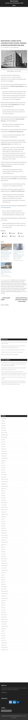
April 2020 (3, 497)
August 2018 (3, 544)
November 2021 (4, 453)
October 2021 (4, 455)
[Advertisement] (14, 22)
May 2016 (3, 607)
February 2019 (4, 530)
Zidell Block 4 (8, 291)
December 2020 (4, 479)
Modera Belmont (16, 284)
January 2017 (3, 589)
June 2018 (3, 549)
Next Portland (14, 1)
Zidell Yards (14, 291)
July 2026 (3, 420)
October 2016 (4, 596)
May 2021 (3, 467)
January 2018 (3, 561)
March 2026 (3, 430)
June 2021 (3, 465)
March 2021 (3, 472)
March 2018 (3, 556)
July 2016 (3, 603)
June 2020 (3, 493)
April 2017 (3, 582)
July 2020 (3, 490)
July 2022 (3, 439)
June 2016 (3, 605)
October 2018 (4, 540)
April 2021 (3, 469)
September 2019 (4, 514)
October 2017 (4, 568)
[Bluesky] (18, 702)
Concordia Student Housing (12, 281)
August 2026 (3, 418)
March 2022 (3, 448)
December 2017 (4, 563)
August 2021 (3, 460)
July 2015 (3, 631)
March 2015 (3, 640)
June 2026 (3, 423)
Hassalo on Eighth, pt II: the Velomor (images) (16, 374)
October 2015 (4, 624)
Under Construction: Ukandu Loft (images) (9, 354)
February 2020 (4, 502)
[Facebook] (10, 702)
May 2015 (3, 635)
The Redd (7, 289)
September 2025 (4, 434)
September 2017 (4, 570)
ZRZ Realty (19, 291)
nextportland (16, 47)
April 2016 (3, 610)
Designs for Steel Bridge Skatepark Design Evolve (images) (13, 349)
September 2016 (4, 598)
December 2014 (4, 647)
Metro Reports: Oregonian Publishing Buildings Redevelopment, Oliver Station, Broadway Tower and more (18, 254)
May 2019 (3, 523)
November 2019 (4, 509)
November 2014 (4, 649)
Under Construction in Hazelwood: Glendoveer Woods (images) (21, 299)
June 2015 (3, 633)
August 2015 (3, 628)
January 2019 (3, 533)
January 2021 (3, 476)
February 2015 (4, 642)
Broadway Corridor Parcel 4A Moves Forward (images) (12, 352)
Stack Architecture (15, 288)
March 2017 (3, 584)
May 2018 (3, 551)
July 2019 (3, 518)
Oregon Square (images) (5, 298)
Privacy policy (4, 692)
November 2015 (4, 621)
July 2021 (3, 462)
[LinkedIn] (14, 702)
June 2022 (3, 441)
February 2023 (4, 437)
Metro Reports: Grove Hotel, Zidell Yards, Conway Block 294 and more (6, 271)
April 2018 (3, 553)
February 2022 (4, 451)
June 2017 (3, 577)
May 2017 (3, 579)
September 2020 (4, 486)
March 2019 (3, 528)
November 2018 (4, 537)
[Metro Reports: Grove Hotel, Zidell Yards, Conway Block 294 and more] (6, 265)
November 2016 (4, 593)
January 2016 (3, 617)
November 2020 (4, 481)
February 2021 (4, 474)
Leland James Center (9, 283)
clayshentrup (3, 377)
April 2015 (3, 638)
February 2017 (4, 586)
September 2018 (4, 542)
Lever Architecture (17, 283)
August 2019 (3, 516)
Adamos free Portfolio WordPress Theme (11, 716)
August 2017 (3, 572)
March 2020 (3, 500)
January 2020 (3, 504)
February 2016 (4, 614)
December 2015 (4, 619)
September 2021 (4, 458)
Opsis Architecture (11, 286)
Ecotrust (20, 281)
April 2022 (3, 446)
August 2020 (3, 488)
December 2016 (4, 591)
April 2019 (3, 525)
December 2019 (4, 507)
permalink (3, 293)
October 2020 (4, 484)
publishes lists (8, 77)
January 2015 (3, 645)
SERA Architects (8, 288)
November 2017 (4, 565)
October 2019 (4, 512)
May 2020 (3, 495)
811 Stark (20, 280)
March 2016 (3, 612)
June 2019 (3, 521)
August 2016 (3, 600)
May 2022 (3, 444)
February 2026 (4, 432)
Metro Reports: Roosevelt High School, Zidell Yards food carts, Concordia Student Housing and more (6, 253)
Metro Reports (10, 284)
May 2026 (3, 425)
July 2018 (3, 547)
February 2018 (4, 558)
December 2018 (4, 535)
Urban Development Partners (15, 289)
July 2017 (3, 575)
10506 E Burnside (14, 280)
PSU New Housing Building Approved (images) (10, 384)
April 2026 (3, 427)
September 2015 (4, 626)
